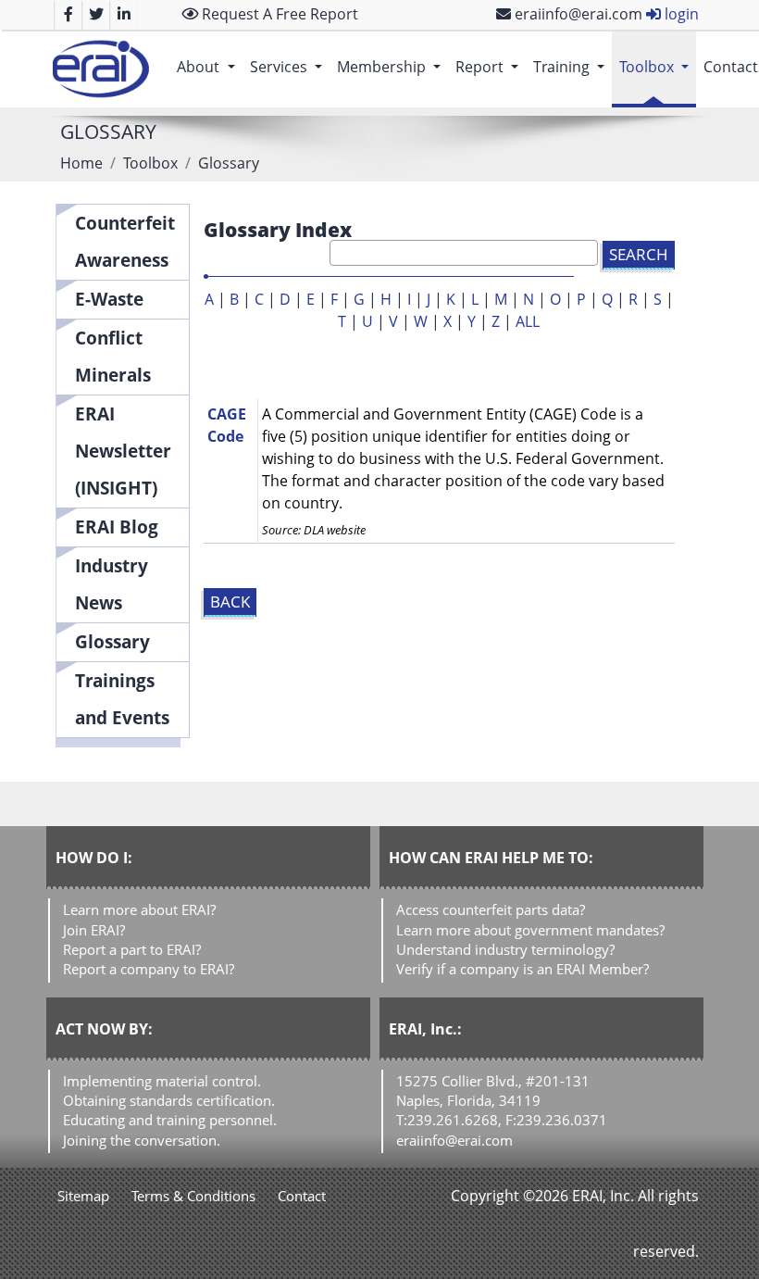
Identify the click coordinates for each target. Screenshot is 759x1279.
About (209, 66)
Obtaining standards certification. (169, 1100)
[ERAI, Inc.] (100, 69)
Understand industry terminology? (505, 949)
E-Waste (109, 298)
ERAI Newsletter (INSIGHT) (123, 450)
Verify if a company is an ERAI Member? (522, 968)
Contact (302, 1195)
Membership (392, 66)
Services (290, 66)
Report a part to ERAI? (132, 949)
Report (490, 66)
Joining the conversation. (141, 1140)
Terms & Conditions (193, 1195)
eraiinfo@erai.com (576, 14)
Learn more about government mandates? (530, 930)
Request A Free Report (278, 14)
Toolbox (657, 66)
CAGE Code (226, 425)
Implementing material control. (162, 1081)
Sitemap (83, 1195)
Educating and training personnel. (170, 1119)
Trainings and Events (122, 699)
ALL (528, 321)
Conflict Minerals (113, 356)
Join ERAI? (94, 930)
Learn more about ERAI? (139, 909)
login (680, 14)
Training (572, 66)
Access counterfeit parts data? (490, 909)
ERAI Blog (116, 526)
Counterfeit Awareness (125, 241)
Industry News (111, 584)
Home (81, 163)
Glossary (112, 641)
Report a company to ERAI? (148, 968)
